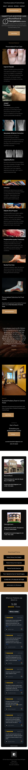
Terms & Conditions (14, 764)
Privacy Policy (14, 763)
